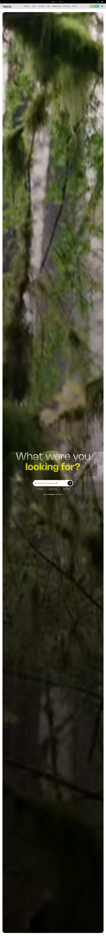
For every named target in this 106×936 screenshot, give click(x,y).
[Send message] (70, 483)
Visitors (53, 1)
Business (61, 1)
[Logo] (6, 6)
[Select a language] (102, 2)
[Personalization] (102, 6)
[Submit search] (98, 2)
